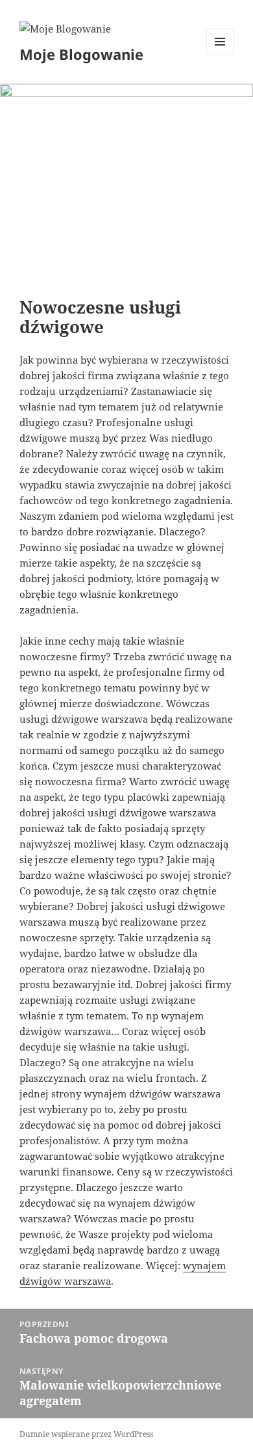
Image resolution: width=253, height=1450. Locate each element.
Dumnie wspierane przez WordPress (86, 1434)
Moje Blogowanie (81, 54)
